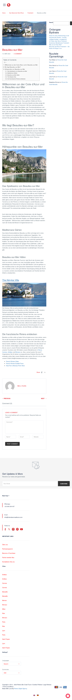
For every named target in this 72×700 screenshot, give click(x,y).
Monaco (17, 352)
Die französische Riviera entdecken (16, 79)
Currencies (5, 669)
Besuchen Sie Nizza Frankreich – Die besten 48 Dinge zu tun (59, 47)
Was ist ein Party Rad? (55, 45)
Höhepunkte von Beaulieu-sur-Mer (15, 69)
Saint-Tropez (6, 639)
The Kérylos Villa (11, 77)
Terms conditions (8, 686)
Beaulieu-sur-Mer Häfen (13, 75)
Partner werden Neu (8, 557)
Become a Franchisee (8, 553)
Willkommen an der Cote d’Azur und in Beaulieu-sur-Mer (21, 65)
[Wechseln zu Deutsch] (38, 695)
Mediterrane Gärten (12, 73)
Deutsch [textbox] (6, 664)
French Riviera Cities (12, 361)
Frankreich (30, 13)
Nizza (40, 350)
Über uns (5, 544)
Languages (5, 660)
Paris (3, 622)
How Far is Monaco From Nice (15, 366)
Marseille (5, 592)
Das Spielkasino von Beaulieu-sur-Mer (17, 71)
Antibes (10, 352)
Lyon (3, 630)
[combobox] (11, 664)
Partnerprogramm (7, 549)
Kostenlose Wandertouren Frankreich (59, 43)
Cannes (4, 352)
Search (51, 22)
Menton (4, 600)
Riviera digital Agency (20, 688)
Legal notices (47, 685)
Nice (3, 613)
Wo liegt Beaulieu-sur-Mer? (13, 67)
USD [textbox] (5, 673)
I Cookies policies (37, 685)
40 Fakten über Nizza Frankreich (58, 41)
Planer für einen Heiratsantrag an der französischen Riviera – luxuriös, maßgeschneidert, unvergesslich (59, 37)
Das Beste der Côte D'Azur (16, 13)
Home (3, 13)
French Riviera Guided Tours (15, 363)
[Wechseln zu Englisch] (34, 695)
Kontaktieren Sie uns (8, 562)
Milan (3, 609)
